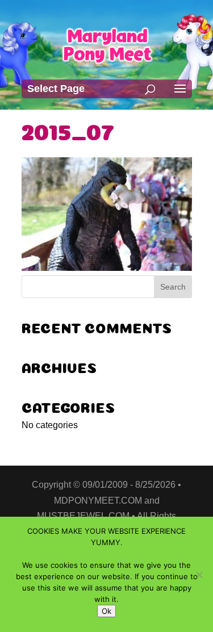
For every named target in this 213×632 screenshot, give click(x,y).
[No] (198, 574)
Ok (106, 611)
